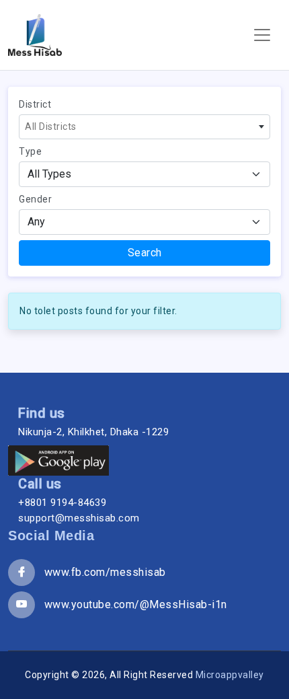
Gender (35, 199)
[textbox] (144, 127)
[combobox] (144, 127)
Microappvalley (230, 674)
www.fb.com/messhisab (100, 572)
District (35, 104)
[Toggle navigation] (262, 35)
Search (145, 252)
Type (30, 151)
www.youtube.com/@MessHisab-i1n (131, 604)
